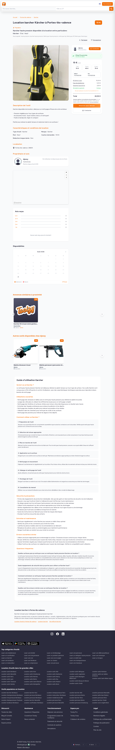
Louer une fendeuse (30, 660)
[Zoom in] (66, 172)
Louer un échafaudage (54, 653)
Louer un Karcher (6, 658)
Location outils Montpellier (32, 684)
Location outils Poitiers (53, 681)
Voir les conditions (94, 102)
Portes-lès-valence (25, 17)
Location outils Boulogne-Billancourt (77, 677)
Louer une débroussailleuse (100, 653)
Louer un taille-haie (75, 658)
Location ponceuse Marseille (100, 693)
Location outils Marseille (8, 674)
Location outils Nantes (8, 684)
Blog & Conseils (6, 716)
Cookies (96, 726)
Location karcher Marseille (32, 700)
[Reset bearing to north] (66, 177)
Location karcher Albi (76, 693)
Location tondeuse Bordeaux (10, 703)
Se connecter (107, 4)
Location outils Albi (52, 671)
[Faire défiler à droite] (102, 314)
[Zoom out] (66, 175)
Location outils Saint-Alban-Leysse (102, 678)
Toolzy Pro (74, 712)
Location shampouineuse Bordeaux (12, 695)
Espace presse (6, 723)
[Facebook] (57, 634)
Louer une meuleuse (76, 663)
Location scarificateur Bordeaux (33, 703)
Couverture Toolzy (30, 716)
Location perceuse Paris (54, 700)
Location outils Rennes (31, 676)
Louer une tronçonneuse (31, 655)
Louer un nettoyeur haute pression (80, 655)
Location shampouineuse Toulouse (11, 700)
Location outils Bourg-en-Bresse (79, 681)
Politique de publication (101, 723)
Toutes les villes (6, 712)
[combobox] (99, 4)
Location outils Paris (7, 676)
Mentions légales (99, 716)
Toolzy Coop (74, 716)
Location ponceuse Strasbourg (79, 703)
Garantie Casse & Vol (79, 85)
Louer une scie (28, 658)
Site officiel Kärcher (55, 621)
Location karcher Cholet (99, 700)
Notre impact (5, 719)
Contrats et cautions (54, 725)
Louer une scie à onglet (54, 658)
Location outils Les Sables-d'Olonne (100, 675)
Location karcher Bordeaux (9, 693)
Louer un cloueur (52, 660)
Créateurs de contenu (77, 719)
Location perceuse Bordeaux (32, 695)
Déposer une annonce (55, 712)
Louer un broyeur (97, 658)
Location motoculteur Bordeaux (56, 695)
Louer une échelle (29, 653)
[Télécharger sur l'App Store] (7, 643)
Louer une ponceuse (76, 653)
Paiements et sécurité (54, 721)
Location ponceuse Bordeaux (33, 698)
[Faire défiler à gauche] (13, 314)
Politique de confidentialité (102, 719)
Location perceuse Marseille (55, 703)
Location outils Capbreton (77, 674)
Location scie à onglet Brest (100, 703)
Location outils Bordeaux (8, 671)
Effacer (64, 282)
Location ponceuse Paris (99, 698)
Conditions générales (100, 712)
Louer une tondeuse (7, 660)
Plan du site (97, 730)
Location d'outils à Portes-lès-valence (25, 621)
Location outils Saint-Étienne (32, 681)
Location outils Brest (53, 684)
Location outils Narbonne (54, 674)
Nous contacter (29, 719)
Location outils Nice (30, 671)
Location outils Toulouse (8, 681)
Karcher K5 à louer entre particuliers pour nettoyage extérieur (36, 324)
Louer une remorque (98, 655)
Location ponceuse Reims (77, 695)
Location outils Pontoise (99, 671)
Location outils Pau (52, 679)
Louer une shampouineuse (78, 660)
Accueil (15, 17)
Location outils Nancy (53, 676)
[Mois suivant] (65, 251)
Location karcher (43, 621)
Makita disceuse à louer (22, 365)
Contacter (95, 48)
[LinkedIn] (63, 634)
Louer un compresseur (31, 663)
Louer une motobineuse (8, 653)
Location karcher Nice (30, 693)
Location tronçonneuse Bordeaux (11, 698)
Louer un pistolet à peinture (55, 655)
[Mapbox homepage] (17, 203)
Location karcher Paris (76, 698)
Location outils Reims (30, 679)
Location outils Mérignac (77, 671)
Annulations (51, 729)
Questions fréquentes (31, 712)
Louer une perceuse (53, 663)
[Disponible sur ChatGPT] (33, 643)
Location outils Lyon (7, 679)
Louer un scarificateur (8, 655)
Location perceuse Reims (77, 700)
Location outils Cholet (76, 683)
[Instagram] (52, 634)
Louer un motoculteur (8, 663)
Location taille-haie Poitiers (100, 695)
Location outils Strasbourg (32, 674)
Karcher (36, 17)
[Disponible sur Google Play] (20, 643)
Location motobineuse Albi (55, 698)
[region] (41, 187)
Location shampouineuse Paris (56, 693)
